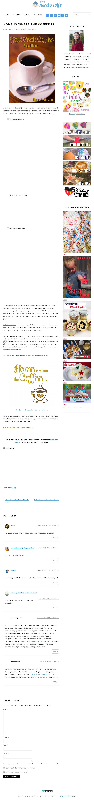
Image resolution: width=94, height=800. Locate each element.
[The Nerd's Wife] (47, 10)
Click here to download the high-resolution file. (32, 410)
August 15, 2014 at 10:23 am (48, 570)
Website (6, 753)
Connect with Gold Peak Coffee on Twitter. (18, 427)
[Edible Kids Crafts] (77, 111)
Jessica (13, 570)
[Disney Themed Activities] (77, 198)
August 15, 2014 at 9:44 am (49, 548)
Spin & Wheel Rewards (39, 674)
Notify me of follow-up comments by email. (20, 768)
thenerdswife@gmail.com (80, 67)
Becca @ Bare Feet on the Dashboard (24, 593)
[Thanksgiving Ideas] (77, 172)
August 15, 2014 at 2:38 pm (49, 599)
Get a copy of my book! (77, 114)
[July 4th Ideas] (77, 146)
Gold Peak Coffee (9, 325)
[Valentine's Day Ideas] (77, 134)
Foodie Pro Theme (67, 796)
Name (6, 737)
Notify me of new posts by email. (16, 772)
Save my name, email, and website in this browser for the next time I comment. (30, 764)
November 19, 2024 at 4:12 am (48, 618)
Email (5, 745)
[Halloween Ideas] (77, 159)
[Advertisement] (31, 466)
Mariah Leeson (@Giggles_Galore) (22, 548)
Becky (13, 525)
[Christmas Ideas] (77, 185)
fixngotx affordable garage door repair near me (37, 641)
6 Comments (31, 29)
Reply (55, 538)
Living (14, 488)
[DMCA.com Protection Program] (47, 793)
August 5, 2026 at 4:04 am (49, 661)
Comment (7, 709)
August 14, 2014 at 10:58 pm (48, 525)
